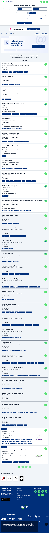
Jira (3, 223)
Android (7, 235)
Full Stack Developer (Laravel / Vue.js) (13, 104)
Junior (4, 155)
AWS (3, 128)
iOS (3, 235)
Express (30, 286)
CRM (12, 210)
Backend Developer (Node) (10, 279)
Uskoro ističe (44, 33)
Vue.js (31, 113)
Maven (10, 441)
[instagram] (39, 491)
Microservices (19, 412)
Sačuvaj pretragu (24, 23)
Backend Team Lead (8, 291)
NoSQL (30, 439)
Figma (21, 210)
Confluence (8, 337)
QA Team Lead (6, 342)
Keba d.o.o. (5, 451)
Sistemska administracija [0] (17, 15)
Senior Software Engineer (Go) (11, 404)
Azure (7, 425)
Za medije (19, 497)
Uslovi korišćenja (21, 492)
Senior (26, 71)
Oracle (26, 439)
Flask (31, 324)
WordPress (5, 210)
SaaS (13, 113)
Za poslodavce (20, 490)
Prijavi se (38, 46)
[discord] (39, 495)
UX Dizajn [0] (5, 15)
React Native (22, 312)
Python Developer (7, 317)
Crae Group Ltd (6, 187)
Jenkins (14, 441)
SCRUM (7, 261)
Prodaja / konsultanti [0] (31, 15)
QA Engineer (5, 89)
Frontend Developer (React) (10, 266)
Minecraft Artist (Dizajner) (10, 146)
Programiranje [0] (10, 18)
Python (9, 141)
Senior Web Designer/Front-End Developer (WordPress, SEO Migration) (23, 200)
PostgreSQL (12, 286)
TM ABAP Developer (7, 76)
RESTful (26, 324)
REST (10, 113)
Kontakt (19, 499)
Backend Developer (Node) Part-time (13, 368)
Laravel (17, 113)
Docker (7, 412)
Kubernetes (28, 181)
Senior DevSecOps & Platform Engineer (13, 173)
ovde (34, 525)
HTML (16, 362)
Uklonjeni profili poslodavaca (23, 495)
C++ (3, 461)
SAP (3, 71)
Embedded (17, 210)
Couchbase (23, 441)
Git (3, 441)
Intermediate (20, 71)
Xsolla (3, 406)
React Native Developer (9, 304)
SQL (6, 113)
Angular (18, 439)
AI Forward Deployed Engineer (11, 133)
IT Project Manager (7, 253)
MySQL (4, 324)
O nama (19, 488)
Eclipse (14, 71)
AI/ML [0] (40, 18)
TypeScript (22, 113)
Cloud (10, 71)
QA (3, 99)
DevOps (15, 181)
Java (22, 439)
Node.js (7, 286)
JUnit (6, 441)
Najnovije (37, 33)
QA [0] (26, 18)
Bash (12, 168)
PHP (3, 113)
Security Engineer (7, 160)
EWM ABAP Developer (8, 64)
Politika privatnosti (21, 493)
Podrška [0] (19, 18)
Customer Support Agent (9, 186)
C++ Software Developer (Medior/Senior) (14, 450)
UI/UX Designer (6, 240)
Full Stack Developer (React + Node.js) (13, 380)
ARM (19, 441)
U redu (8, 529)
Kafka (25, 412)
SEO (25, 210)
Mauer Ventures (6, 174)
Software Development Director (11, 417)
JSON (11, 235)
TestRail (10, 223)
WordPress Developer (8, 355)
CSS (3, 274)
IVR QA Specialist (7, 118)
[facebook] (35, 491)
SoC (18, 168)
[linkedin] (46, 491)
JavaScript (5, 141)
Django (12, 324)
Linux (4, 168)
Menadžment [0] (42, 15)
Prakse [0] (33, 18)
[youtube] (42, 491)
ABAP (7, 71)
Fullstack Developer (8, 431)
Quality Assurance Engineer (10, 228)
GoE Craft (4, 147)
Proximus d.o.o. (6, 433)
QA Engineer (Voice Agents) (10, 215)
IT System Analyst (7, 329)
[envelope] (42, 495)
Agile (11, 261)
